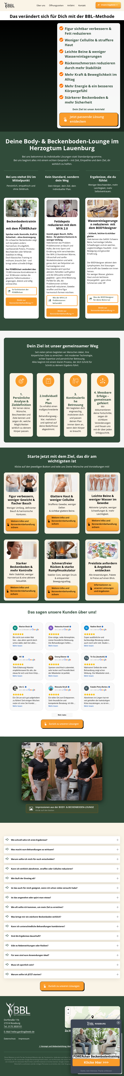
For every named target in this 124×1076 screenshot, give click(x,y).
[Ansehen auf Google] (15, 628)
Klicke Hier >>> (96, 1062)
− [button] (68, 1013)
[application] (92, 1017)
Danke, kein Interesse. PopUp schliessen (96, 1071)
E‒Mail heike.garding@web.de (19, 1031)
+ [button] (68, 1009)
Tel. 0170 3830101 (13, 1026)
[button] (92, 1017)
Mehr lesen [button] (17, 646)
